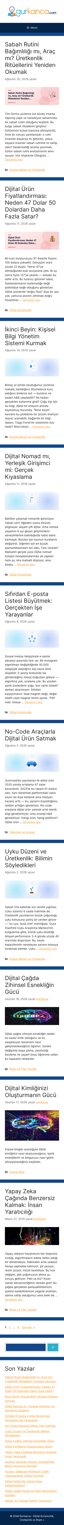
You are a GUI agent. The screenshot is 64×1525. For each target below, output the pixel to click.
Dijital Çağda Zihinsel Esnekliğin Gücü (29, 985)
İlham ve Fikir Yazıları (23, 1069)
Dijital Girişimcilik (20, 310)
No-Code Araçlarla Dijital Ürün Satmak (30, 735)
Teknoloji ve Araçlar (22, 832)
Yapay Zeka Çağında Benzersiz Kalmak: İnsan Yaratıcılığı (30, 1201)
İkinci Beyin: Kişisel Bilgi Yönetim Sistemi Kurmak (30, 336)
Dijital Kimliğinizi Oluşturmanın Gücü (30, 1091)
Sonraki (28, 1327)
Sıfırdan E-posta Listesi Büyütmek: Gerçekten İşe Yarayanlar (28, 604)
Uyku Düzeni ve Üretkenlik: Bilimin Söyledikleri (28, 858)
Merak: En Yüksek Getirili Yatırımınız (28, 1500)
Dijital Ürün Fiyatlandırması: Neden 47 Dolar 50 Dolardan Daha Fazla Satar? (30, 202)
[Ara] (52, 1347)
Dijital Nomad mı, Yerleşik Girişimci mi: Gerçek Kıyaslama (27, 466)
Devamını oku (14, 159)
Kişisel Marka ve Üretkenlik (27, 170)
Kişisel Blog (16, 1172)
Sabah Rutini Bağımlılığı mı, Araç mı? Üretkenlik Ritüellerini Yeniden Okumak (30, 58)
